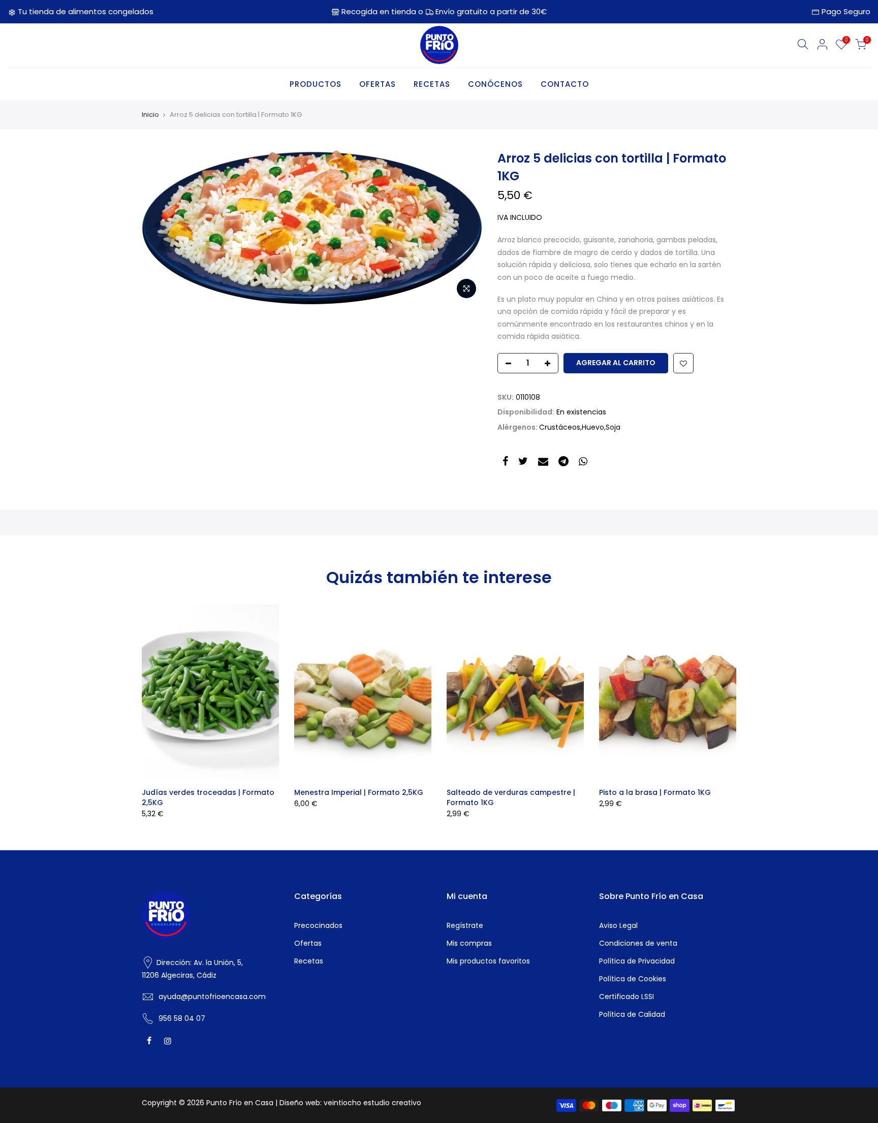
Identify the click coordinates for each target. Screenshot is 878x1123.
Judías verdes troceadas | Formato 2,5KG (208, 797)
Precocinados (318, 925)
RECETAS (432, 84)
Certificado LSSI (626, 996)
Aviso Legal (618, 925)
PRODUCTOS (315, 84)
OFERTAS (377, 84)
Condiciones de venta (638, 943)
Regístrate (465, 925)
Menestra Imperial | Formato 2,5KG (358, 792)
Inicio (150, 114)
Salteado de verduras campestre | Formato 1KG (511, 797)
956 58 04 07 (182, 1018)
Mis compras (469, 943)
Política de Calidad (632, 1014)
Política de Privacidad (637, 961)
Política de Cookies (632, 979)
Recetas (308, 961)
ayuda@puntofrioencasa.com (212, 996)
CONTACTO (565, 84)
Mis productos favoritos (488, 961)
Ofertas (308, 943)
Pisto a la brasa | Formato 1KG (655, 792)
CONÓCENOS (495, 84)
